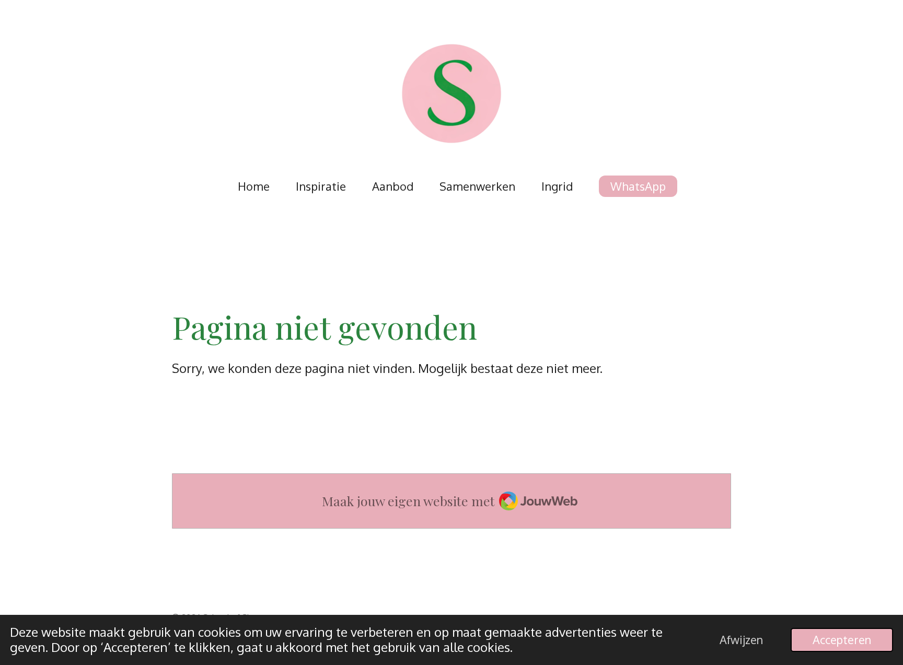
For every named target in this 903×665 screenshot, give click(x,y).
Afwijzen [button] (741, 640)
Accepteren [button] (842, 640)
